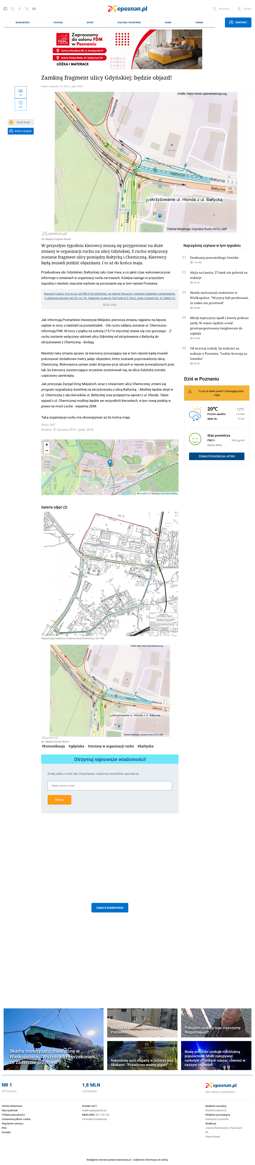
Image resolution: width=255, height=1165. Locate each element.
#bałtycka (145, 746)
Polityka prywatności (13, 1114)
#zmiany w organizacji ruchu (111, 746)
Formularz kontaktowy (94, 1119)
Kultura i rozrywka (129, 22)
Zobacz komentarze (110, 907)
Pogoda (58, 22)
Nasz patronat (10, 1110)
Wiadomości (22, 22)
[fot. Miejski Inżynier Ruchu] (109, 162)
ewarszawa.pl (123, 1159)
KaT (52, 424)
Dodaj (59, 800)
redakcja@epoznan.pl (94, 1110)
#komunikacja (53, 746)
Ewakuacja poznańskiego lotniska (214, 258)
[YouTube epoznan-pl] (34, 9)
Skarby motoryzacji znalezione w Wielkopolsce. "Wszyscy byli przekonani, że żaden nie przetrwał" (219, 298)
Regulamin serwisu (12, 1123)
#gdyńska (76, 746)
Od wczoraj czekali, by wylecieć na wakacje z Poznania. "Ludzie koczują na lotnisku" (218, 353)
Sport (90, 22)
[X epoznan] (27, 9)
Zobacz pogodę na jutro (217, 456)
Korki (168, 22)
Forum (199, 22)
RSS (4, 1127)
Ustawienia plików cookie (16, 1119)
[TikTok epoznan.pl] (20, 9)
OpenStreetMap (169, 493)
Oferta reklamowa (12, 1105)
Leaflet (143, 493)
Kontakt (241, 22)
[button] (109, 463)
